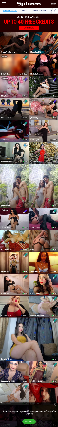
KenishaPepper (36, 162)
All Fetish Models (10, 10)
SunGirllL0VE (35, 227)
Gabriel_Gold (35, 140)
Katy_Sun (33, 249)
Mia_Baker (5, 96)
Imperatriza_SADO (8, 381)
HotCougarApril (7, 249)
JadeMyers (5, 227)
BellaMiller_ (5, 74)
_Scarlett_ (34, 118)
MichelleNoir (35, 74)
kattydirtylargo (6, 359)
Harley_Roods (35, 293)
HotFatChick (6, 315)
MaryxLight (5, 271)
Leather (24, 10)
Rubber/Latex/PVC (39, 10)
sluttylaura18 (35, 271)
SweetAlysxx (6, 118)
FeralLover (5, 206)
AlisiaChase (5, 140)
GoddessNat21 (36, 381)
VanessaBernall (7, 162)
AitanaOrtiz (5, 293)
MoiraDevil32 (35, 52)
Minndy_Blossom (37, 315)
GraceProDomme (8, 52)
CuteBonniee (35, 96)
